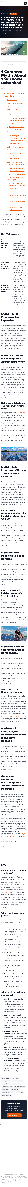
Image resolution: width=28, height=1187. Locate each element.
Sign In (3, 1154)
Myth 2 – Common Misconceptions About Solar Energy (16, 111)
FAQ (8, 192)
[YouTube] (8, 1134)
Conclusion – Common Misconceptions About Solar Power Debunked (16, 185)
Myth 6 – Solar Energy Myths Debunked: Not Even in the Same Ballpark (16, 177)
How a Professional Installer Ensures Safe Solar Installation (17, 155)
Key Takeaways (12, 100)
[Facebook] (2, 1134)
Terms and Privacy (6, 1152)
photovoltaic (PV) (10, 892)
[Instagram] (11, 1134)
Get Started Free (14, 1115)
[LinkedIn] (5, 1134)
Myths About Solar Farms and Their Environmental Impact (18, 120)
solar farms (21, 413)
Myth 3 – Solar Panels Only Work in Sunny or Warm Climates (15, 129)
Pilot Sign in (4, 1144)
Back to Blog (6, 13)
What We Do (5, 1142)
